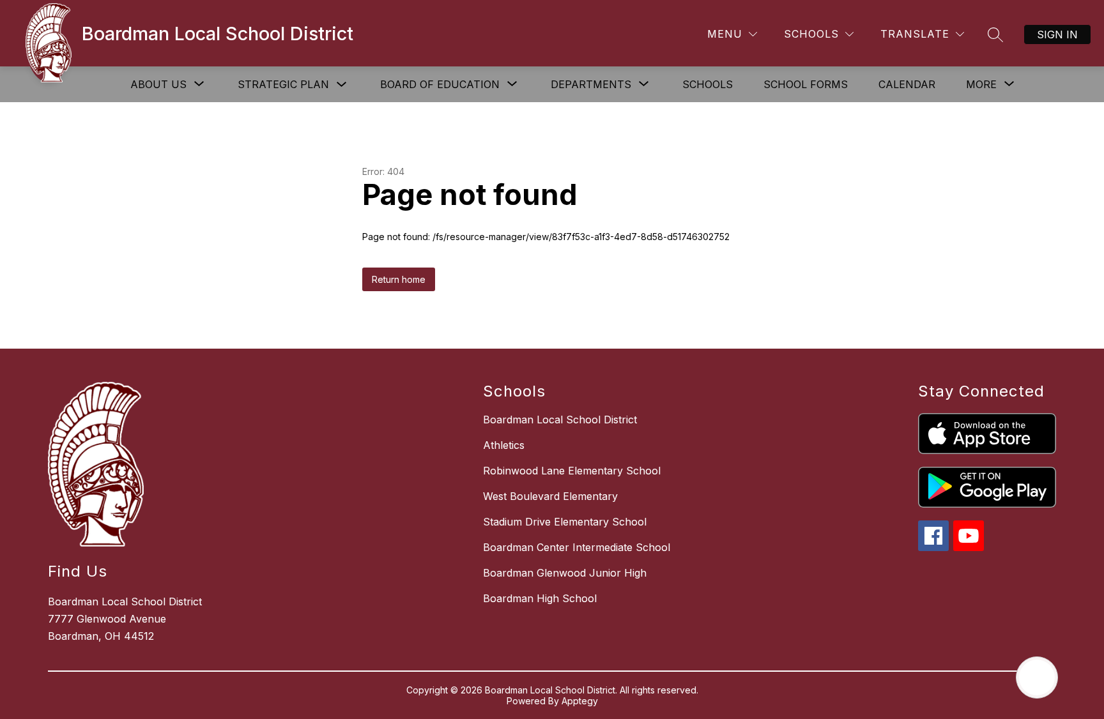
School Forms (805, 84)
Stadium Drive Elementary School (565, 521)
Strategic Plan (283, 84)
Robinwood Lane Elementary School (572, 470)
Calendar (906, 84)
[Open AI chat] (1037, 677)
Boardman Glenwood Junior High (565, 572)
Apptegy (580, 700)
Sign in (1057, 34)
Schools (707, 84)
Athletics (504, 445)
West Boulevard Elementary (550, 496)
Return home (398, 279)
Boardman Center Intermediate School (576, 547)
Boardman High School (540, 598)
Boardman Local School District (560, 419)
